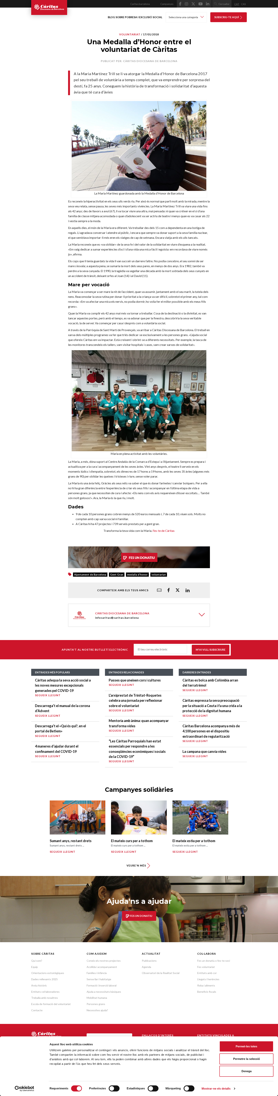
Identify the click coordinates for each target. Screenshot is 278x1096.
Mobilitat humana (97, 997)
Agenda (146, 966)
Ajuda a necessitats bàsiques (104, 991)
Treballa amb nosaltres (44, 997)
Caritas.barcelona (140, 3)
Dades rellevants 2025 (44, 979)
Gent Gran (116, 574)
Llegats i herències (208, 979)
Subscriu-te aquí (226, 17)
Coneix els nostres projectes (104, 960)
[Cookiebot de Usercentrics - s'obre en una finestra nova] (24, 1088)
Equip (34, 966)
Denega (247, 1071)
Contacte (37, 1010)
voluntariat (158, 574)
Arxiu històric (39, 985)
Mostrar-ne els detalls (216, 1088)
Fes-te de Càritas (164, 530)
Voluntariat (129, 34)
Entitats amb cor (207, 973)
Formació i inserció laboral (101, 985)
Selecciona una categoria (184, 17)
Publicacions (149, 960)
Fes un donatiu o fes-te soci (213, 960)
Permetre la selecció (246, 1058)
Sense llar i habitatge (99, 979)
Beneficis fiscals (206, 991)
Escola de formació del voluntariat (51, 1004)
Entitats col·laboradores (45, 991)
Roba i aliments (206, 985)
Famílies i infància (97, 973)
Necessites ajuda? (97, 1010)
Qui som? (36, 960)
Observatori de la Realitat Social (160, 973)
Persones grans (96, 1004)
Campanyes (166, 3)
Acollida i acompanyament (102, 966)
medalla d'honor (137, 574)
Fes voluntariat (206, 966)
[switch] (114, 1088)
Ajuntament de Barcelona (90, 574)
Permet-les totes (246, 1046)
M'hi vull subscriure (210, 649)
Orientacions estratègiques (47, 973)
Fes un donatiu (140, 915)
